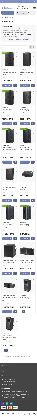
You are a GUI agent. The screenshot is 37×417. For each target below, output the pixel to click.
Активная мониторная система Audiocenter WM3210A (27, 186)
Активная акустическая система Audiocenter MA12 (27, 298)
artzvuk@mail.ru (9, 384)
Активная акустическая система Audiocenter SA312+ (27, 110)
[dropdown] (2, 2)
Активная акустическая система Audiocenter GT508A (9, 148)
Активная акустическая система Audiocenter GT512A (9, 225)
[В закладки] (16, 53)
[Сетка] (30, 47)
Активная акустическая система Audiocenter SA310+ (27, 71)
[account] (34, 2)
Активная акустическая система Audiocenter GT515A (27, 225)
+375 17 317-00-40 (22, 8)
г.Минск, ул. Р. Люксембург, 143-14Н (15, 391)
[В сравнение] (16, 56)
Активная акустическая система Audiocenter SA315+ (9, 186)
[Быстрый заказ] (15, 85)
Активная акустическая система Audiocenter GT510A (27, 148)
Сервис (4, 371)
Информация (6, 366)
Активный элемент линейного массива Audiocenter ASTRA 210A (9, 298)
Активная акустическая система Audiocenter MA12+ (9, 71)
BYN (30, 1)
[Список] (34, 47)
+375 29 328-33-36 (22, 6)
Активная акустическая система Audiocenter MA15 (9, 336)
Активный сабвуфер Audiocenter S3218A (27, 261)
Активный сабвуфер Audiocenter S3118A (9, 261)
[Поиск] (33, 12)
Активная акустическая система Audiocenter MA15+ (9, 110)
